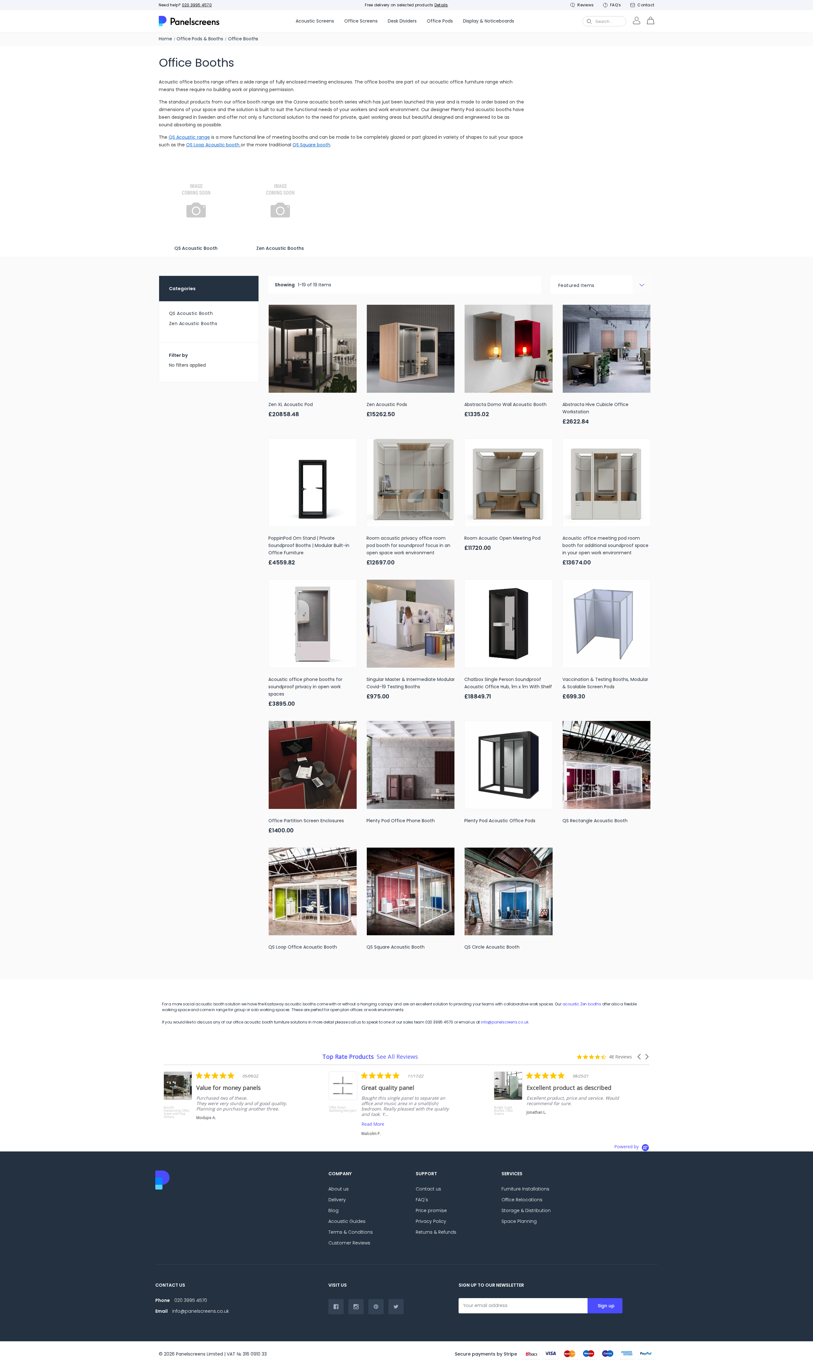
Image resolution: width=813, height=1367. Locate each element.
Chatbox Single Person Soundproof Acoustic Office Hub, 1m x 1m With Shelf (508, 683)
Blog (333, 1210)
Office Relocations (521, 1200)
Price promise (431, 1210)
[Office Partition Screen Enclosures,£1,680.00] (312, 765)
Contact (645, 5)
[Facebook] (336, 1306)
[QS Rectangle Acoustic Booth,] (606, 765)
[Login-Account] (636, 21)
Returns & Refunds (436, 1232)
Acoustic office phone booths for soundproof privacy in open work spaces (305, 686)
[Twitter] (396, 1306)
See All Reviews (397, 1056)
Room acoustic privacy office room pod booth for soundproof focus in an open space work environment (408, 545)
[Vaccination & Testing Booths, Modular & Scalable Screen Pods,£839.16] (606, 623)
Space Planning (519, 1221)
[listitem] (228, 1103)
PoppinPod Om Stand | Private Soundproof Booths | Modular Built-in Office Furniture (308, 545)
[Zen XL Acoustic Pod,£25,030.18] (312, 348)
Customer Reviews (349, 1243)
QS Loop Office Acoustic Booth (302, 947)
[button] (639, 1056)
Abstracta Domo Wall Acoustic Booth (505, 404)
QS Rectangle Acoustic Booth (595, 820)
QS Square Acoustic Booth (395, 947)
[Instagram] (356, 1306)
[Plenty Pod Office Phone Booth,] (410, 765)
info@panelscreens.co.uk (200, 1311)
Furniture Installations (525, 1189)
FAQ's (422, 1200)
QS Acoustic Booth (191, 313)
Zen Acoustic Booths (193, 323)
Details (441, 5)
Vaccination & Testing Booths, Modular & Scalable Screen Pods (605, 683)
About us (338, 1189)
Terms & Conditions (350, 1232)
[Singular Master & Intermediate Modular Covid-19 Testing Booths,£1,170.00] (410, 623)
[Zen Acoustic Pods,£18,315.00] (410, 348)
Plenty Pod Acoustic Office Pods (499, 820)
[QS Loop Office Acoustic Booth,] (312, 891)
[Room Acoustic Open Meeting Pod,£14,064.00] (508, 482)
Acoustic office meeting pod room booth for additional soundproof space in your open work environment (605, 545)
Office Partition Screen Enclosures (306, 820)
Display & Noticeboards (488, 21)
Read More (207, 1124)
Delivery (337, 1200)
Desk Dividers (402, 21)
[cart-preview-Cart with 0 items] (650, 21)
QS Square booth (311, 145)
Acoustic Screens (315, 21)
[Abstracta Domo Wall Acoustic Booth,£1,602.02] (508, 348)
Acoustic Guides (347, 1221)
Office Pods (440, 21)
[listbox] (601, 285)
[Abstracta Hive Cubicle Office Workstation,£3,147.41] (606, 348)
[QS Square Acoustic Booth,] (410, 891)
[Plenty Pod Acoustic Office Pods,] (508, 765)
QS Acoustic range (189, 137)
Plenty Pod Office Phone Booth (400, 820)
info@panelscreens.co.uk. (505, 1022)
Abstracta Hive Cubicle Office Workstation (595, 408)
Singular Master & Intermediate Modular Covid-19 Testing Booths (410, 683)
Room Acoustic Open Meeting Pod (502, 538)
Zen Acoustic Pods (386, 404)
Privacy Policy (431, 1221)
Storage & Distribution (526, 1210)
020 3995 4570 (197, 5)
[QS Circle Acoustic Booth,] (508, 891)
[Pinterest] (376, 1306)
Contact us (428, 1189)
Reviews (585, 5)
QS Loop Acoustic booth (213, 145)
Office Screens (361, 21)
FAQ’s (615, 5)
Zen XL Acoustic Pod (290, 404)
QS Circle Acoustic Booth (492, 947)
